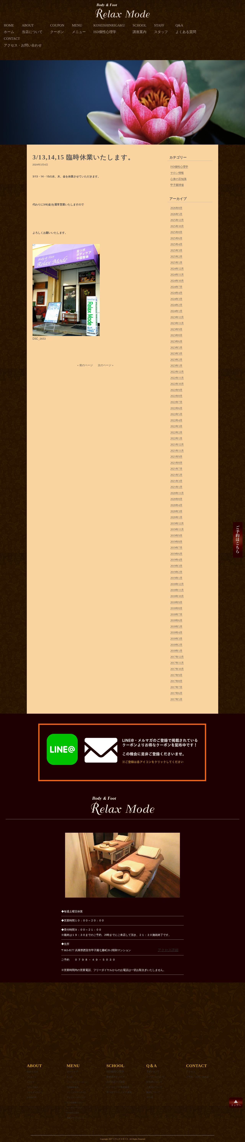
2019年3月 (176, 565)
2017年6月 (176, 693)
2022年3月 (176, 426)
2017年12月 (177, 656)
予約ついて (153, 1071)
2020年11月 (177, 493)
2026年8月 (176, 208)
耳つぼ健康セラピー (75, 1102)
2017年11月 (177, 662)
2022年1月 (176, 438)
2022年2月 (176, 432)
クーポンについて (155, 1077)
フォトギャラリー (34, 1092)
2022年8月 (176, 396)
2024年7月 (176, 287)
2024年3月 (176, 299)
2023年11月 (177, 323)
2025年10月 (177, 226)
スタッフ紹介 (32, 1087)
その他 (149, 1097)
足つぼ (69, 1077)
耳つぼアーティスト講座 (119, 1092)
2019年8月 (176, 541)
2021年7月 (176, 468)
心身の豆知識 (178, 179)
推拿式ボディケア (115, 1077)
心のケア (30, 1082)
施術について (153, 1092)
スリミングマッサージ (76, 1092)
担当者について (154, 1082)
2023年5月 (176, 347)
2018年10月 (177, 596)
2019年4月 (176, 559)
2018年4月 (176, 632)
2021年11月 (177, 450)
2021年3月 (176, 481)
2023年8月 (176, 335)
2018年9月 (176, 602)
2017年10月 (177, 669)
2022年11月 (177, 378)
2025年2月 (176, 256)
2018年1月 (176, 650)
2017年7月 (176, 687)
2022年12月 (177, 371)
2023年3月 (176, 353)
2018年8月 (176, 608)
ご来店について (154, 1087)
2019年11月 (177, 529)
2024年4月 (176, 292)
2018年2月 (176, 644)
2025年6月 (176, 238)
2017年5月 (176, 699)
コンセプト (31, 1077)
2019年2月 (176, 572)
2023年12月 (177, 317)
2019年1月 (176, 578)
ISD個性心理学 (179, 166)
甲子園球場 (177, 185)
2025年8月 (176, 232)
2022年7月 (176, 402)
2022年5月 (176, 414)
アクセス (190, 1071)
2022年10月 (177, 383)
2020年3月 (176, 511)
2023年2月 (176, 359)
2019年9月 (176, 535)
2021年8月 (176, 462)
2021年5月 (176, 474)
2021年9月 (176, 456)
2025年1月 (176, 262)
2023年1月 (176, 365)
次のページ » (106, 365)
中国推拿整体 (72, 1087)
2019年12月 (177, 523)
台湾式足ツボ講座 (115, 1082)
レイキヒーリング (74, 1107)
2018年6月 (176, 620)
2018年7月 (176, 614)
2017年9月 (176, 675)
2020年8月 (176, 499)
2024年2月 (176, 305)
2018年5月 (176, 626)
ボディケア (72, 1071)
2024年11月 (177, 274)
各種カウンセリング (75, 1118)
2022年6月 (176, 408)
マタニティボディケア (76, 1097)
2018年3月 (176, 638)
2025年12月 (177, 220)
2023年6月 (176, 341)
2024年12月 (177, 268)
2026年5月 (176, 214)
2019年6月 (176, 553)
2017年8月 (176, 681)
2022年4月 (176, 420)
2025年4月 (176, 244)
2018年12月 (177, 584)
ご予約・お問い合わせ (197, 1077)
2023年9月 (176, 329)
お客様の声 (31, 1097)
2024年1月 (176, 311)
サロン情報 (177, 172)
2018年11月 (177, 590)
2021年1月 (176, 487)
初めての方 (32, 1071)
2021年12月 (177, 444)
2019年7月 (176, 547)
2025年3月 (176, 250)
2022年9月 (176, 390)
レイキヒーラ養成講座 (117, 1087)
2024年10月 (177, 280)
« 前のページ (85, 365)
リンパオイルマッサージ (77, 1082)
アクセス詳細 (168, 950)
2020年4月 (176, 505)
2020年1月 (176, 517)
